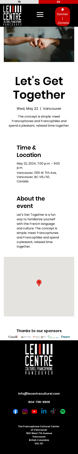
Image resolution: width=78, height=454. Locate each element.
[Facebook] (15, 411)
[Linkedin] (44, 411)
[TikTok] (53, 411)
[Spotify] (62, 411)
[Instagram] (25, 411)
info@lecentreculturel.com (39, 394)
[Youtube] (34, 411)
